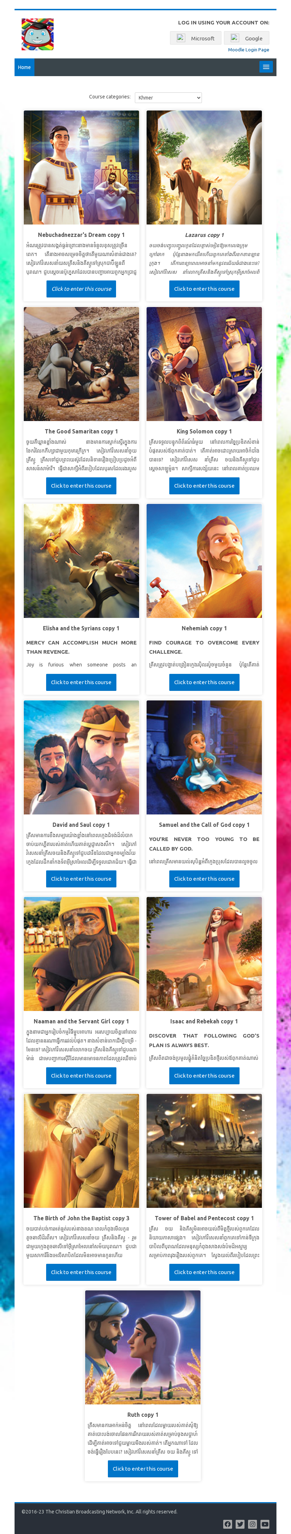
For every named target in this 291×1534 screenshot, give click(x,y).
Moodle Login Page (248, 49)
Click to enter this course (81, 289)
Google (253, 38)
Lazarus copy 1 (204, 235)
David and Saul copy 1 (81, 825)
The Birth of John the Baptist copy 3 (81, 1218)
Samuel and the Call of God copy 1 (204, 825)
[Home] (38, 34)
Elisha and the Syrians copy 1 (81, 628)
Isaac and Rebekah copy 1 (204, 1021)
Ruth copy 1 (143, 1415)
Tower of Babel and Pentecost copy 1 (204, 1218)
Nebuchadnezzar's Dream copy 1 (81, 235)
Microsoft (202, 38)
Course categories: (110, 97)
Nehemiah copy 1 (204, 628)
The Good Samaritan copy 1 (81, 431)
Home (24, 67)
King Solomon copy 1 (204, 431)
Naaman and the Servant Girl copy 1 (81, 1021)
